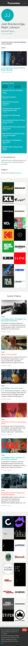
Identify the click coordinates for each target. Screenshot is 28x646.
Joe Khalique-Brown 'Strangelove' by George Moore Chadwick (13, 320)
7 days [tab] (4, 86)
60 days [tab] (17, 86)
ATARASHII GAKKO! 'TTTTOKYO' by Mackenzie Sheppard (13, 493)
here (2, 643)
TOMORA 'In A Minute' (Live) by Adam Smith (13, 423)
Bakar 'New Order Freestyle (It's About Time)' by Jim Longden (13, 134)
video (3, 316)
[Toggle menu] (3, 3)
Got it (24, 630)
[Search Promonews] (25, 3)
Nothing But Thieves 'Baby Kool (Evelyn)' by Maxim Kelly (11, 109)
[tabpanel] (14, 120)
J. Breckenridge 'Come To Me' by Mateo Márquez (13, 69)
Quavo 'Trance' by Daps (9, 354)
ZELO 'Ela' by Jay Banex (9, 97)
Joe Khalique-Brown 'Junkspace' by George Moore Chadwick (13, 458)
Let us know (18, 173)
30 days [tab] (11, 86)
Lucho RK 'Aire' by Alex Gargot (11, 115)
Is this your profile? (7, 34)
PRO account (5, 162)
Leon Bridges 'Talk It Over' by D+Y (12, 388)
